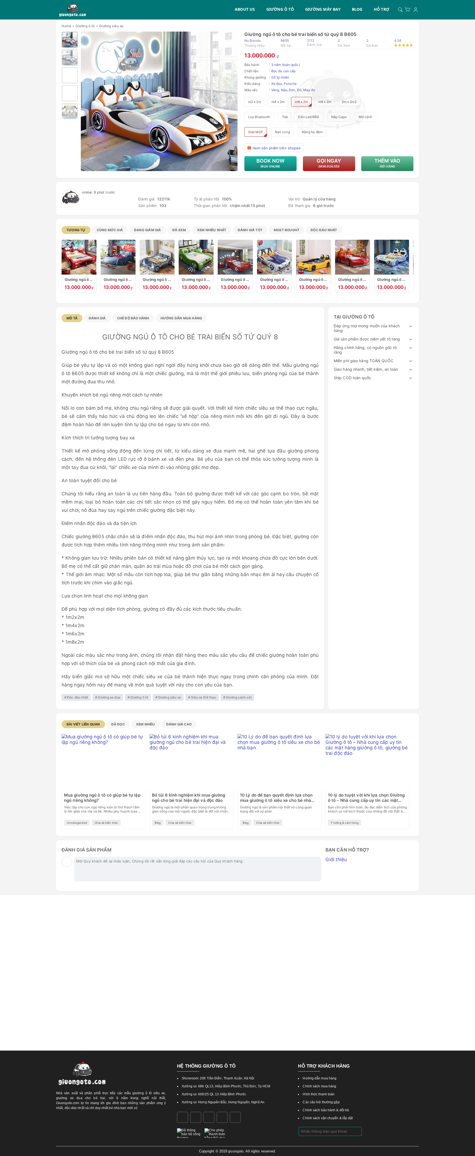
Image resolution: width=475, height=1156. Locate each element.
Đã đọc (118, 724)
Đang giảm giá (147, 230)
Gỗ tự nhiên (280, 77)
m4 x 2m (278, 102)
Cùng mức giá (110, 230)
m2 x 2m (254, 102)
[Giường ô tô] (72, 9)
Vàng (275, 90)
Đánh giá (97, 318)
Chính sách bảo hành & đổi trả (326, 1110)
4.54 (397, 40)
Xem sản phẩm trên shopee (277, 148)
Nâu (284, 90)
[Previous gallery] (87, 77)
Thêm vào (387, 163)
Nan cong (282, 132)
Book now (270, 163)
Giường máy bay (323, 9)
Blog (357, 9)
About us (245, 9)
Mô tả (72, 318)
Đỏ (299, 90)
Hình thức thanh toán (319, 1094)
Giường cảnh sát (239, 697)
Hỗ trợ (381, 9)
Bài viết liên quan (83, 724)
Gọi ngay (329, 163)
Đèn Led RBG (308, 117)
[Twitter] (222, 1117)
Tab (285, 117)
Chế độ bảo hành (133, 318)
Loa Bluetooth (259, 117)
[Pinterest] (208, 1117)
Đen (292, 90)
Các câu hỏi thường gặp (321, 1102)
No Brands (252, 40)
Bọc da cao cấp (283, 71)
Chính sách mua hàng (319, 1086)
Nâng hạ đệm (312, 132)
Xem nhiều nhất (212, 230)
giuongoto (236, 1151)
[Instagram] (195, 1117)
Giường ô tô (280, 9)
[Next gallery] (230, 77)
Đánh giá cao (179, 724)
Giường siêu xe (111, 26)
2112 (314, 42)
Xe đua (276, 84)
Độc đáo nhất (324, 230)
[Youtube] (235, 1117)
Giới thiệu (336, 859)
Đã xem (179, 230)
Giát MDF (255, 132)
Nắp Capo (339, 117)
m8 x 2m (324, 102)
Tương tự (76, 230)
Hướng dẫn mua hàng (181, 318)
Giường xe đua (109, 697)
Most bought (286, 230)
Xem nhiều (145, 724)
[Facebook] (182, 1117)
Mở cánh (365, 117)
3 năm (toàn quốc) (285, 65)
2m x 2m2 (349, 102)
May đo (309, 90)
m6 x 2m (301, 102)
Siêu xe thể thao (203, 697)
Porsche (290, 84)
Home (66, 26)
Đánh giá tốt (250, 230)
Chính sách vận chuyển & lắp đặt (328, 1118)
